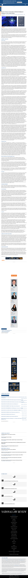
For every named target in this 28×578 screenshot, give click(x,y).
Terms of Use (5, 559)
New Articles (0, 9)
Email (12, 288)
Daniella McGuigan (4, 440)
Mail (20, 24)
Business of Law (14, 529)
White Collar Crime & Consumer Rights (14, 554)
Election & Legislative (14, 534)
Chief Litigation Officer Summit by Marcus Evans (10, 488)
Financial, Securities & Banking (14, 538)
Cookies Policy (4, 3)
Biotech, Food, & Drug (14, 528)
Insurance (14, 545)
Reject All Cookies (19, 2)
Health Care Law (14, 541)
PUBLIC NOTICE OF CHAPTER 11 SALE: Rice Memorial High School (9, 416)
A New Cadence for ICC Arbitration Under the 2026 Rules (8, 449)
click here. (21, 573)
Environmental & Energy (14, 535)
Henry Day (6, 446)
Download (21, 24)
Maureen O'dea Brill (9, 455)
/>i (23, 24)
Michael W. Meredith (17, 14)
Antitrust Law (14, 525)
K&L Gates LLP (21, 14)
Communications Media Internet (20, 19)
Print (19, 24)
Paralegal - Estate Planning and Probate (7, 330)
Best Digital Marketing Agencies (14, 516)
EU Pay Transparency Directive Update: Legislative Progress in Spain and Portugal (11, 439)
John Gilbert (3, 446)
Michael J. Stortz (10, 14)
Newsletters (14, 519)
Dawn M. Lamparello (4, 455)
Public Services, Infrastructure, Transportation (14, 551)
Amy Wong (13, 14)
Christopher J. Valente (5, 14)
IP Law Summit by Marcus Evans (8, 496)
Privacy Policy (9, 559)
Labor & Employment (14, 548)
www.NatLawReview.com (16, 565)
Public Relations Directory (14, 522)
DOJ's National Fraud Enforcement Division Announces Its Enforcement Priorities (11, 460)
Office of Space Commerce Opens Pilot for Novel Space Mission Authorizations (11, 457)
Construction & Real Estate (14, 531)
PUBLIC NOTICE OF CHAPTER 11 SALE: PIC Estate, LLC (8, 414)
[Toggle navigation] (2, 5)
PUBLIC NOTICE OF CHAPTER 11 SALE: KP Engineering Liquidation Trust (10, 412)
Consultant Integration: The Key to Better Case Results (8, 434)
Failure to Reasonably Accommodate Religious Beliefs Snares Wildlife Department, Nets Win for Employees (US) (13, 443)
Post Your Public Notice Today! (5, 395)
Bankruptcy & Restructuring (14, 526)
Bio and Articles (13, 290)
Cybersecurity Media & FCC (14, 532)
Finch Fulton (6, 458)
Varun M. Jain (3, 458)
